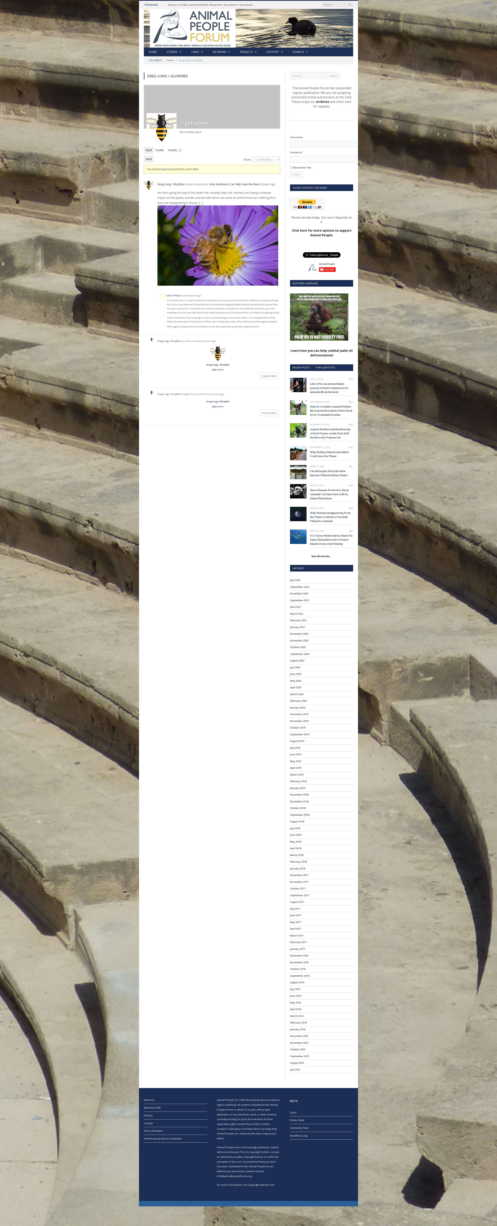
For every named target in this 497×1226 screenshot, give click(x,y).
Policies (148, 1115)
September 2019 (299, 734)
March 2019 (296, 774)
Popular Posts (325, 367)
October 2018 (298, 808)
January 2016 (297, 1029)
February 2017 (298, 942)
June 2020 (295, 674)
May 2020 (295, 680)
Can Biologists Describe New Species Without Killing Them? (329, 473)
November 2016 (299, 962)
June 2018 (295, 835)
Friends (174, 150)
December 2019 (299, 714)
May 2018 (295, 841)
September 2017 (299, 895)
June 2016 (295, 995)
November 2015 (299, 1042)
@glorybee (218, 369)
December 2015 (299, 1036)
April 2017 (295, 928)
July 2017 (295, 908)
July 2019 (295, 748)
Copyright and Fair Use (261, 1185)
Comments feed (299, 1128)
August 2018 (297, 821)
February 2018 (298, 861)
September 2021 (299, 600)
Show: (247, 159)
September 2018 (299, 815)
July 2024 (295, 580)
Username (296, 137)
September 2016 (299, 975)
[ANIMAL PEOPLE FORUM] (248, 27)
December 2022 (299, 593)
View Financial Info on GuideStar (163, 1138)
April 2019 (295, 768)
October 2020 (298, 647)
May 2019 (295, 761)
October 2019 (298, 727)
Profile (160, 150)
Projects (246, 52)
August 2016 (297, 982)
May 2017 (295, 922)
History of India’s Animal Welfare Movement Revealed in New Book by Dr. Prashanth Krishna (331, 410)
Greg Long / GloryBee (171, 184)
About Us (149, 1100)
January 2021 (297, 627)
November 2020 (299, 640)
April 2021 (295, 607)
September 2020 (299, 654)
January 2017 (297, 949)
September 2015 (299, 1056)
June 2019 (295, 754)
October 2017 (298, 888)
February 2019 (298, 781)
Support (272, 52)
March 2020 (296, 694)
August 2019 (297, 741)
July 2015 (295, 1069)
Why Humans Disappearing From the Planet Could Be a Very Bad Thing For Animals (330, 517)
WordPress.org (299, 1135)
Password (296, 152)
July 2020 (295, 667)
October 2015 (298, 1049)
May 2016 (295, 1002)
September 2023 (299, 587)
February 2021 (298, 620)
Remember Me (302, 167)
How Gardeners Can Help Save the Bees (234, 184)
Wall (149, 150)
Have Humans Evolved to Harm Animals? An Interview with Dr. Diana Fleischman (329, 494)
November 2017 (299, 882)
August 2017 (297, 902)
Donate (298, 52)
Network (219, 52)
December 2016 (299, 955)
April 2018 (295, 848)
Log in (293, 1112)
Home (153, 52)
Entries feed (297, 1120)
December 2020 (299, 633)
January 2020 (297, 707)
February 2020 (298, 700)
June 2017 (295, 915)
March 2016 (296, 1016)
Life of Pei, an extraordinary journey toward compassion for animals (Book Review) (329, 388)
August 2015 (297, 1063)
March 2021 (296, 613)
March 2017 (296, 935)
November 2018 (299, 801)
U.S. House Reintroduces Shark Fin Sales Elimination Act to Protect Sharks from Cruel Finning (331, 539)
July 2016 (295, 989)
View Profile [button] (269, 376)
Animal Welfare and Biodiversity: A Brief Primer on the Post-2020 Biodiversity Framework (212, 5)
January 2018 (297, 868)
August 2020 (297, 660)
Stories (172, 52)
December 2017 (299, 875)
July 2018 (295, 828)
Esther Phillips (173, 295)
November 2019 (299, 721)
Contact (148, 1123)
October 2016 (298, 969)
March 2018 (296, 855)
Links (195, 52)
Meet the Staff (152, 1107)
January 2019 (297, 788)
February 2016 (298, 1022)
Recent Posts (301, 367)
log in (165, 169)
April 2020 (295, 687)
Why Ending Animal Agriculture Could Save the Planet (329, 454)
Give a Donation (153, 1131)
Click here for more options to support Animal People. (322, 232)
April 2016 (295, 1009)
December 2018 (299, 794)
